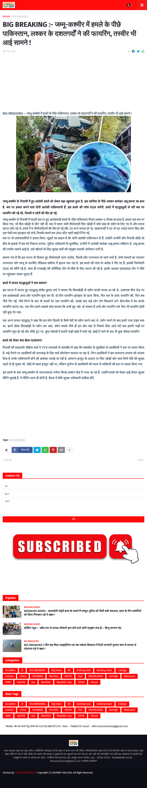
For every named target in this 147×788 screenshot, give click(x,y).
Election (53, 676)
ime (80, 676)
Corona (9, 676)
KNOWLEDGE (96, 676)
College (122, 670)
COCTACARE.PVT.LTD (26, 772)
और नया (8, 460)
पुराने (140, 460)
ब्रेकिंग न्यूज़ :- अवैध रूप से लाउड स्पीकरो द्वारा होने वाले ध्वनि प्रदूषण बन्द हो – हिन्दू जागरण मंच (72, 628)
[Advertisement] (73, 86)
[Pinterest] (53, 450)
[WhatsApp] (143, 51)
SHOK (81, 682)
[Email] (61, 450)
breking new (84, 670)
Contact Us (74, 781)
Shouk (94, 682)
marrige (113, 676)
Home (50, 781)
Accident (10, 670)
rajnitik (21, 682)
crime (23, 676)
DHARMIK (37, 676)
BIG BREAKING (20, 16)
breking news (104, 670)
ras (33, 682)
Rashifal (46, 682)
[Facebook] (133, 51)
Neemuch (129, 676)
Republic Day (64, 682)
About (61, 781)
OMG (8, 682)
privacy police (92, 781)
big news (57, 670)
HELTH (68, 676)
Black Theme (80, 776)
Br (69, 670)
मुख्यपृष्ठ (6, 16)
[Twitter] (138, 51)
